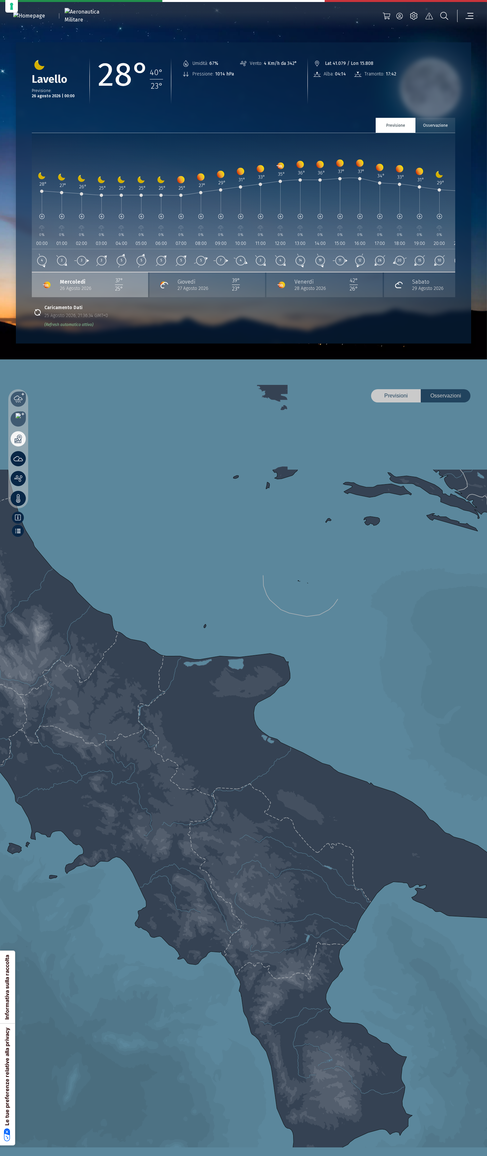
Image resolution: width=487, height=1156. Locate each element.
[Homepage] (29, 16)
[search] (444, 16)
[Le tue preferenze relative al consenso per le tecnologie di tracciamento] (11, 6)
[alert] (429, 16)
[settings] (414, 16)
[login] (400, 16)
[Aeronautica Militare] (90, 16)
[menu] (465, 16)
